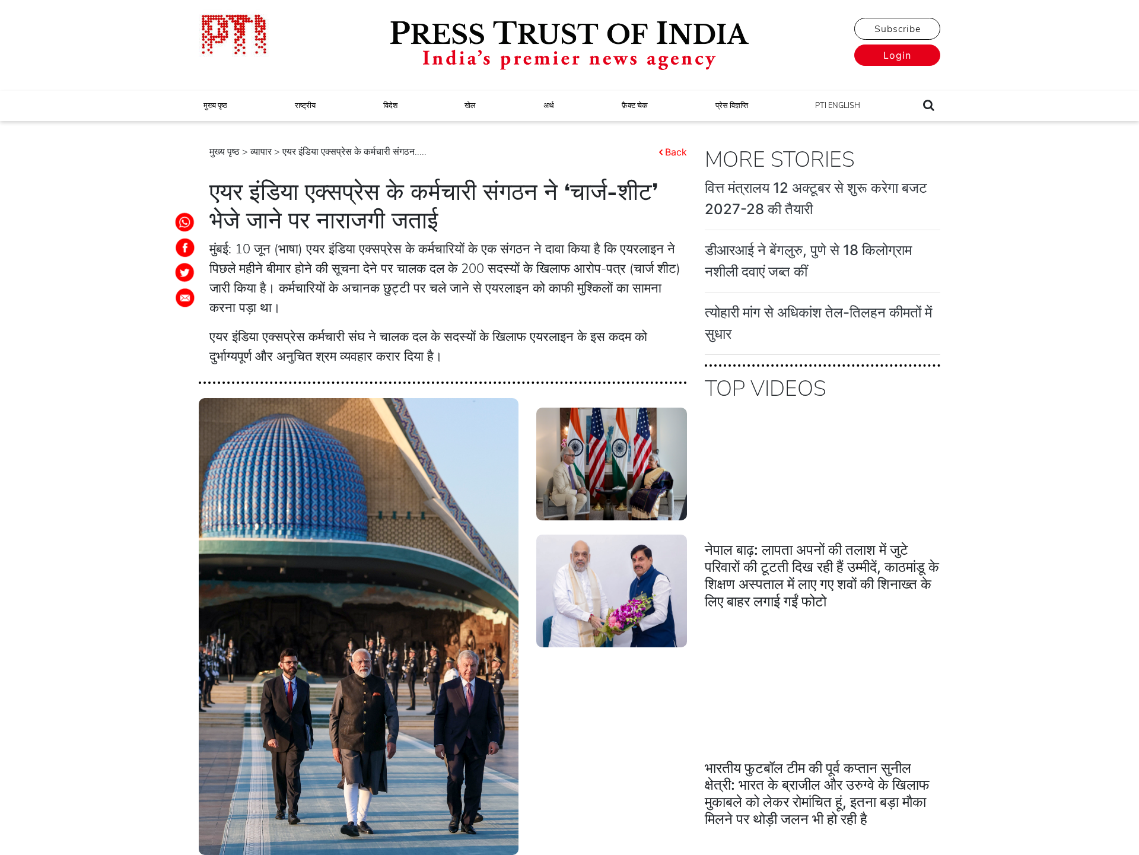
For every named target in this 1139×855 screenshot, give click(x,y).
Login (897, 55)
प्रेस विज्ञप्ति (731, 105)
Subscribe (897, 29)
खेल (470, 105)
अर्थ (548, 105)
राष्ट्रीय (305, 105)
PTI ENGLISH (837, 105)
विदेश (390, 105)
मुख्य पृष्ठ (215, 105)
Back (676, 152)
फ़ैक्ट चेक (635, 105)
